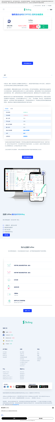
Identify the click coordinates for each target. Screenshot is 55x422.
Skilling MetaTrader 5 (7, 378)
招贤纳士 (5, 353)
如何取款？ (22, 375)
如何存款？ (22, 373)
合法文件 (22, 378)
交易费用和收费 (23, 357)
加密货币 (39, 358)
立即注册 (6, 235)
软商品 (38, 360)
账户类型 (22, 352)
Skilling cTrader (6, 375)
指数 (38, 355)
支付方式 (22, 371)
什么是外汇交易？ (24, 362)
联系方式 (5, 355)
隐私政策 (22, 377)
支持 (44, 5)
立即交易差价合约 (27, 63)
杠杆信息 (22, 358)
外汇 (38, 352)
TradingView (6, 373)
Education (22, 365)
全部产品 (22, 353)
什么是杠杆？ (23, 364)
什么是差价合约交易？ (25, 360)
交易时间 (22, 355)
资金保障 (5, 357)
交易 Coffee (27, 310)
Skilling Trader (6, 371)
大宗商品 (39, 357)
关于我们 (5, 352)
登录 (51, 9)
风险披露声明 (16, 404)
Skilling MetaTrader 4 (7, 377)
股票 (38, 353)
